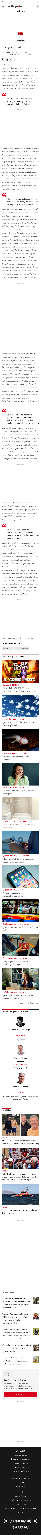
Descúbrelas (20, 1394)
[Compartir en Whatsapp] (3, 59)
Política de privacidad (20, 1500)
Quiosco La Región (21, 1463)
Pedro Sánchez (22, 648)
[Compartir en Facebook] (6, 59)
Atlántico (20, 1486)
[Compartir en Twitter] (10, 59)
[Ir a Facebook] (6, 1521)
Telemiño (20, 1482)
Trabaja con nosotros (20, 1459)
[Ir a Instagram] (17, 1521)
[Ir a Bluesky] (35, 1521)
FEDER (20, 1512)
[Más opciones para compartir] (14, 59)
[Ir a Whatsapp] (15, 1527)
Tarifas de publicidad (20, 1467)
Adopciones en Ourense (15, 2)
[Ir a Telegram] (20, 1527)
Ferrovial (7, 648)
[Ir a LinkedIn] (23, 1521)
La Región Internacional (20, 1478)
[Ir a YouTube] (29, 1521)
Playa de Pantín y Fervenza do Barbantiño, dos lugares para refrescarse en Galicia (15, 1360)
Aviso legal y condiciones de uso (20, 1508)
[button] (37, 6)
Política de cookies (21, 1504)
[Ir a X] (12, 1521)
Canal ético (20, 1496)
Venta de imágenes (21, 1471)
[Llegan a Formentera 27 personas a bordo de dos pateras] (20, 1194)
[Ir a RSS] (26, 1527)
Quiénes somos (20, 1455)
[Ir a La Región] (13, 6)
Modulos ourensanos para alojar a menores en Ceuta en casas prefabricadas (17, 1348)
